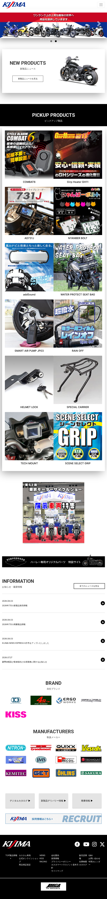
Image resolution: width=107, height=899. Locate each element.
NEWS (42, 855)
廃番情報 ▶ (87, 800)
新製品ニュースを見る (28, 78)
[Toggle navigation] (101, 4)
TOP (7, 855)
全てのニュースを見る (89, 586)
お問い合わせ (94, 858)
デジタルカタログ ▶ (20, 800)
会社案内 (55, 855)
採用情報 (55, 858)
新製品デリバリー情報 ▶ (53, 800)
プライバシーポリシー (61, 861)
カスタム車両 (25, 855)
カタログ (83, 864)
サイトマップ (57, 871)
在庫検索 (83, 861)
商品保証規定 (25, 864)
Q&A (90, 855)
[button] (8, 23)
